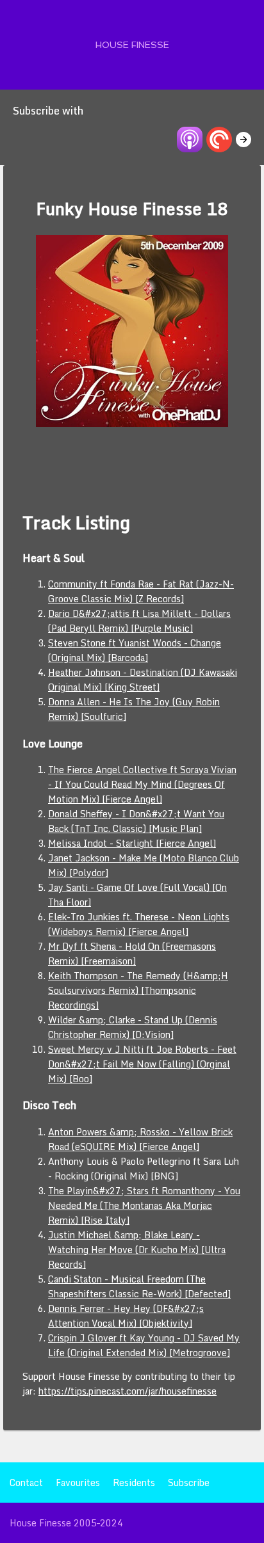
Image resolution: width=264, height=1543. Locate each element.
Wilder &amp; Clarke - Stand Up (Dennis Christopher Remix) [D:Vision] (132, 1027)
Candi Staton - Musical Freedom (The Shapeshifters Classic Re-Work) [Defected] (139, 1286)
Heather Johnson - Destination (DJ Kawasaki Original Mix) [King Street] (142, 679)
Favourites (78, 1482)
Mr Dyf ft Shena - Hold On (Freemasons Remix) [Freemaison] (132, 953)
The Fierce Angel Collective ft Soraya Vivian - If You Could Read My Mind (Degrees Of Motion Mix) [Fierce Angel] (142, 784)
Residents (134, 1482)
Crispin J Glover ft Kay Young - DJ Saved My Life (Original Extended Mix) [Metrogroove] (144, 1345)
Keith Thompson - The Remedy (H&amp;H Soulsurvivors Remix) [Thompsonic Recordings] (138, 990)
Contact (26, 1482)
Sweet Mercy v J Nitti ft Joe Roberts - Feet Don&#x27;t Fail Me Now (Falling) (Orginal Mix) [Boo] (142, 1064)
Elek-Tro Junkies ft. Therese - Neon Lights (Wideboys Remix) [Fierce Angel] (138, 924)
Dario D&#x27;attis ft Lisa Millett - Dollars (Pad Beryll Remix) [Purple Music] (139, 621)
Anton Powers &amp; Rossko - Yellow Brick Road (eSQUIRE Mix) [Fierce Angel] (140, 1139)
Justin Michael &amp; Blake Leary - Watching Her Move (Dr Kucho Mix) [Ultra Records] (137, 1249)
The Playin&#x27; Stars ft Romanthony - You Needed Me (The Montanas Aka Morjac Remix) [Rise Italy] (144, 1205)
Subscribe (189, 1482)
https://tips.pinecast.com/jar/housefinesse (127, 1391)
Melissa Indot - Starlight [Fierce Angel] (132, 843)
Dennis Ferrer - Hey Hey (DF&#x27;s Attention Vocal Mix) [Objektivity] (126, 1316)
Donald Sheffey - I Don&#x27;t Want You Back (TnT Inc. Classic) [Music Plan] (136, 821)
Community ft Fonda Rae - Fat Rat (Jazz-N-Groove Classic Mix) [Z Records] (141, 591)
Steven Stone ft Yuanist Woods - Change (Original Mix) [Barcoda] (134, 650)
